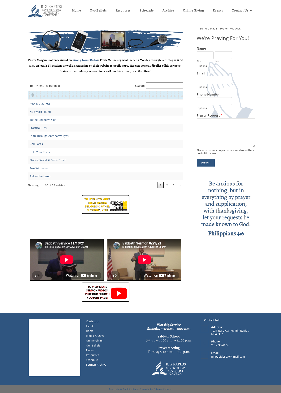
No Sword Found (40, 112)
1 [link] (160, 185)
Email (201, 73)
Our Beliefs (93, 345)
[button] (32, 95)
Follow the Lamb (40, 176)
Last (217, 61)
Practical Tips (38, 128)
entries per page (50, 85)
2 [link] (167, 185)
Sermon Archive (96, 364)
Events (90, 326)
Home (89, 331)
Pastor (90, 350)
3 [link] (173, 185)
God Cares (36, 144)
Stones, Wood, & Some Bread (48, 160)
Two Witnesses (39, 168)
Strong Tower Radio (84, 60)
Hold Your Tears (40, 152)
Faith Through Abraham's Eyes (49, 136)
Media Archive (95, 335)
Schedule (92, 360)
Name (201, 49)
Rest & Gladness (40, 103)
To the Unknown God (43, 120)
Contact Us (93, 321)
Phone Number (208, 94)
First (199, 61)
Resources (92, 355)
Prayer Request (209, 116)
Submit (206, 162)
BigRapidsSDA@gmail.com (228, 356)
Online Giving (94, 340)
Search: (140, 85)
